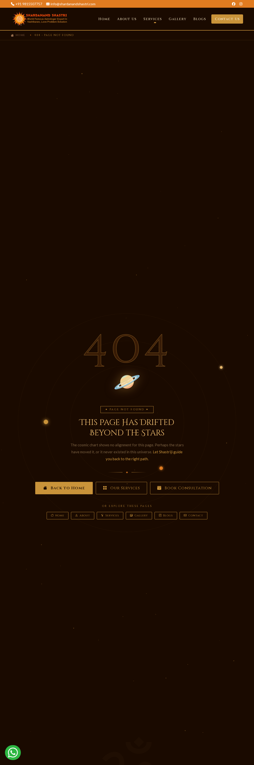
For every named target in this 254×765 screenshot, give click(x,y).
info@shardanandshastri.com (73, 4)
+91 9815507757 (28, 4)
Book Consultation (187, 488)
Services (112, 515)
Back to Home (67, 488)
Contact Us (227, 19)
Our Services (124, 488)
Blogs (199, 19)
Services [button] (152, 19)
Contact (195, 515)
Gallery (177, 19)
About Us (126, 19)
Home (104, 19)
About (85, 515)
